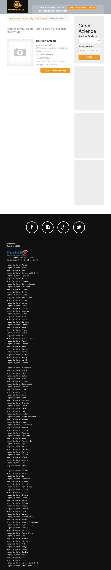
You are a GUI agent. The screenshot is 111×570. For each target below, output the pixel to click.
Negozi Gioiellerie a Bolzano (17, 278)
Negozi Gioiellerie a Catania (17, 489)
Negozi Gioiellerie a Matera (17, 314)
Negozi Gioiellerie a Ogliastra (18, 322)
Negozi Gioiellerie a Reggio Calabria (20, 338)
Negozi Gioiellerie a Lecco (16, 511)
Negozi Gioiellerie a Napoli (17, 319)
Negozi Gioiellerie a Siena (16, 346)
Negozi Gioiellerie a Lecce (16, 408)
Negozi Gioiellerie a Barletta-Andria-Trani (22, 273)
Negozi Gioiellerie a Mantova (18, 414)
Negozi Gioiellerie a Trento (17, 557)
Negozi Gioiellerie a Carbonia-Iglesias (21, 284)
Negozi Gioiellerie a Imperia (17, 506)
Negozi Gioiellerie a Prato (16, 335)
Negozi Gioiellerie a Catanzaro (18, 286)
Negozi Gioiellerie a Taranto (17, 349)
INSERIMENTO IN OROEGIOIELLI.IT (53, 11)
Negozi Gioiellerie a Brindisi (17, 484)
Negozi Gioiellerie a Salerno (17, 344)
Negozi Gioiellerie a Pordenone (18, 435)
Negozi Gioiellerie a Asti (16, 270)
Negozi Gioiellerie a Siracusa (17, 449)
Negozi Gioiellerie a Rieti (16, 544)
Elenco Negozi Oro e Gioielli (35, 18)
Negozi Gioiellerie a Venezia (17, 460)
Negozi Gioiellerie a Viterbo (17, 465)
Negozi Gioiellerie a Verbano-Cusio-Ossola (23, 563)
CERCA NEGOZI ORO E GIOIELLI (51, 8)
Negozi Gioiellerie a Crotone (17, 495)
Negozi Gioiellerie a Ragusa (17, 438)
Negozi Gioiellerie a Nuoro (17, 525)
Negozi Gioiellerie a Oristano (17, 527)
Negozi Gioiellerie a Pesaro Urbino (20, 533)
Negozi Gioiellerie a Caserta (17, 387)
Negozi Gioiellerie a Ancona (17, 470)
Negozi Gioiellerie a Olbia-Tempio (19, 425)
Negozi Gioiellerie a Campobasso (19, 487)
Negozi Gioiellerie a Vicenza (17, 363)
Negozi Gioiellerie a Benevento (18, 479)
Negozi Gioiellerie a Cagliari (17, 281)
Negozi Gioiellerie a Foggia (17, 500)
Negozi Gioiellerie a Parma (17, 530)
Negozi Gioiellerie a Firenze (17, 397)
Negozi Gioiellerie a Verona (17, 463)
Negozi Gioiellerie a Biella (16, 378)
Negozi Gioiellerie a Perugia (17, 430)
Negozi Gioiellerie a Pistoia (17, 333)
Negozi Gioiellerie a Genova (17, 503)
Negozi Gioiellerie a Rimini (17, 341)
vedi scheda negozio (55, 70)
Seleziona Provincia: (88, 36)
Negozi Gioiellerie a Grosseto (18, 403)
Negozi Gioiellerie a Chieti (16, 389)
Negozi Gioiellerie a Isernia (17, 303)
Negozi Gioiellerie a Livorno (17, 308)
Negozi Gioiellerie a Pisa (16, 536)
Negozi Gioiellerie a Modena (17, 419)
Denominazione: (86, 46)
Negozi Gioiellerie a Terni (16, 555)
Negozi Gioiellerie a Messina (17, 519)
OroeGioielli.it (14, 18)
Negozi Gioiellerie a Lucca (16, 514)
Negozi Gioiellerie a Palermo (17, 427)
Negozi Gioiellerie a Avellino (17, 373)
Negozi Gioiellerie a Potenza (17, 538)
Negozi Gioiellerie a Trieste (17, 457)
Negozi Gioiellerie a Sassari (17, 446)
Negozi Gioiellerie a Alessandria (19, 368)
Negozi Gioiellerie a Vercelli (17, 360)
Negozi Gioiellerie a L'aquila (17, 406)
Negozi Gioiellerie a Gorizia (17, 300)
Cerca (89, 57)
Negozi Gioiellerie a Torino (17, 352)
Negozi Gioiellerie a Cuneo (17, 292)
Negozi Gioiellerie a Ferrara (17, 295)
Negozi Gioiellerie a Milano (17, 316)
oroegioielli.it (12, 243)
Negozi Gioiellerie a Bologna (17, 481)
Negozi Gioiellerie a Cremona (18, 392)
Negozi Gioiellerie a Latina (17, 305)
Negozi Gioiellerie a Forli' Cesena (19, 297)
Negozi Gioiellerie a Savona (17, 549)
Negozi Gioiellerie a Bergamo (18, 276)
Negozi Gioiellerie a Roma (16, 444)
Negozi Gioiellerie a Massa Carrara (20, 517)
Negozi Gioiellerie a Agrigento (18, 265)
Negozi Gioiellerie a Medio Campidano (21, 416)
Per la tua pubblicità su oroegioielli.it (20, 257)
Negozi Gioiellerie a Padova (17, 325)
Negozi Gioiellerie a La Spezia (18, 508)
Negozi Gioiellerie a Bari (16, 476)
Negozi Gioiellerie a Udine (16, 560)
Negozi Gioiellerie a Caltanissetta (19, 384)
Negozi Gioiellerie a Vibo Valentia (19, 565)
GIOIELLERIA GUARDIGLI (46, 41)
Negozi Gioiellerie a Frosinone (18, 400)
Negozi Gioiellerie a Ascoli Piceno (19, 473)
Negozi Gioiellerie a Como (16, 492)
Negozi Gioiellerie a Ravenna (17, 541)
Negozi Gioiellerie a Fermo (17, 498)
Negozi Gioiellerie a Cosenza (17, 289)
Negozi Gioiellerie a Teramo (17, 452)
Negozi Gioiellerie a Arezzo (17, 370)
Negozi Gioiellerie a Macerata (18, 311)
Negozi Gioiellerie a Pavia (16, 327)
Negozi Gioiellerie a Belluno (17, 376)
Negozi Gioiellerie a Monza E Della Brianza (23, 522)
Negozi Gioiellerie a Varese (17, 357)
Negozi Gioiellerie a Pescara (17, 330)
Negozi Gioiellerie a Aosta (16, 267)
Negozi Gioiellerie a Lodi (16, 411)
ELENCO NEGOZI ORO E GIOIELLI (81, 8)
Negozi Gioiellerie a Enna (16, 395)
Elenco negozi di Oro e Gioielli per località (22, 260)
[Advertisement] (95, 83)
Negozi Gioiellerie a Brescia (17, 381)
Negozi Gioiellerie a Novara (17, 422)
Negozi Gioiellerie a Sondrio (17, 552)
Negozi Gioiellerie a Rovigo (17, 546)
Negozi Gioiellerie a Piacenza (18, 433)
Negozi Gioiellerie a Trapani (17, 454)
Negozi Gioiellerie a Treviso (17, 354)
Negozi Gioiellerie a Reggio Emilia (19, 441)
